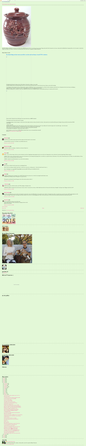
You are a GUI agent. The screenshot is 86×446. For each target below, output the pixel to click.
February (5, 394)
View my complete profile (10, 444)
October (5, 385)
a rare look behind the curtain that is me (10, 424)
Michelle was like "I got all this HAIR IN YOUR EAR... (12, 407)
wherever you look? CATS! (8, 400)
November (5, 384)
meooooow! (5, 420)
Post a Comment (4, 206)
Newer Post (4, 208)
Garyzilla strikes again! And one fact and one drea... (12, 433)
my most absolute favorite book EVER (10, 398)
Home (43, 208)
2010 (4, 436)
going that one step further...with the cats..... (11, 427)
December (5, 383)
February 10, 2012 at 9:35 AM (9, 160)
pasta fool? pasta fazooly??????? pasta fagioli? (11, 409)
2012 (4, 382)
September (6, 386)
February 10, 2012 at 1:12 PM (9, 189)
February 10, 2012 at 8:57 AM (9, 143)
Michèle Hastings (7, 192)
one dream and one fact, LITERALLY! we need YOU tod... (13, 414)
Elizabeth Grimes (7, 146)
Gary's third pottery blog (11, 441)
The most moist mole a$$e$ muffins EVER (10, 428)
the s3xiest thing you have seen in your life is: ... (11, 419)
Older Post (82, 208)
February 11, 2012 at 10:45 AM (9, 196)
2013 (4, 381)
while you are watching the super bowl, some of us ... (12, 426)
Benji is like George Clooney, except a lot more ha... (12, 423)
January (5, 434)
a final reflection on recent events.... (9, 425)
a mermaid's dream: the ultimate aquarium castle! (12, 397)
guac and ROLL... (7, 422)
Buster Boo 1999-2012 (7, 413)
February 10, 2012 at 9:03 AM (9, 149)
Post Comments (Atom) (10, 210)
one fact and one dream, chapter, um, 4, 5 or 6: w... (12, 395)
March (5, 393)
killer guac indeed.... (7, 396)
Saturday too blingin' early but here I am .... (11, 408)
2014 (4, 380)
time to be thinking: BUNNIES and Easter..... (11, 410)
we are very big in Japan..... (8, 399)
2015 (4, 379)
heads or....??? (6, 421)
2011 (4, 435)
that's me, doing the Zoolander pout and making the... (12, 406)
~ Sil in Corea (6, 184)
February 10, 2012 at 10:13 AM (9, 170)
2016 (4, 378)
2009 (4, 437)
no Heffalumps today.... (7, 411)
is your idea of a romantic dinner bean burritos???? (12, 412)
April (5, 392)
